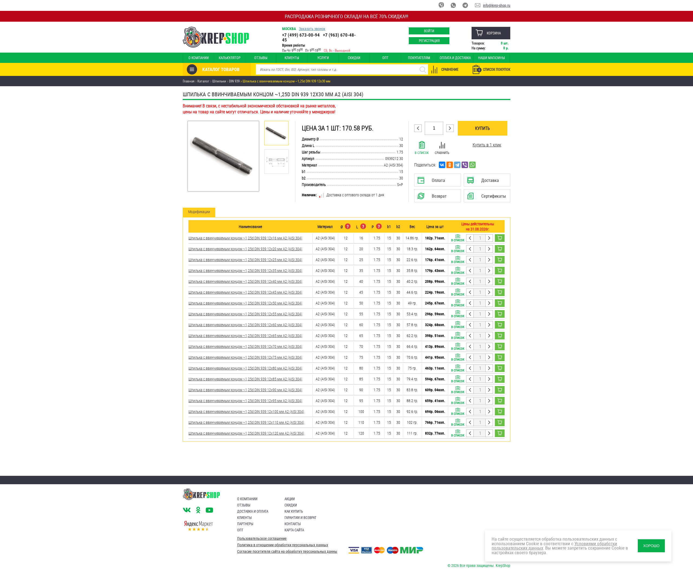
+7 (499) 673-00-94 (301, 35)
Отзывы (260, 57)
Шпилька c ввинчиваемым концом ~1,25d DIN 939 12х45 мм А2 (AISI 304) (245, 292)
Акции (290, 498)
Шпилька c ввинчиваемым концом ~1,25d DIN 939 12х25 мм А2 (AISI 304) (245, 259)
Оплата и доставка (455, 57)
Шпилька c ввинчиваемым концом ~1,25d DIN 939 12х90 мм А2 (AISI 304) (245, 389)
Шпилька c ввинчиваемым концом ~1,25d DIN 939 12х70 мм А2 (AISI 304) (245, 346)
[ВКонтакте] (442, 165)
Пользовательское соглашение (262, 538)
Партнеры (245, 523)
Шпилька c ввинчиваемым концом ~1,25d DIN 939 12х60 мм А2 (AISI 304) (245, 324)
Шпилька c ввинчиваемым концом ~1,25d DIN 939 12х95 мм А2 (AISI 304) (245, 400)
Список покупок (494, 69)
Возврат (433, 197)
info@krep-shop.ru (496, 5)
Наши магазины (491, 57)
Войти (429, 30)
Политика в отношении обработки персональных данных (282, 545)
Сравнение (449, 69)
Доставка (487, 182)
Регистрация (429, 40)
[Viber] (465, 165)
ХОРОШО (651, 546)
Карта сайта (294, 530)
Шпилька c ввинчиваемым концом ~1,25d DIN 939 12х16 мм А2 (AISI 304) (245, 237)
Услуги (323, 57)
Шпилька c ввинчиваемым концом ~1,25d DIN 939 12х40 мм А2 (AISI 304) (245, 281)
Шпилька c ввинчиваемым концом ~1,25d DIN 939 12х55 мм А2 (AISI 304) (245, 313)
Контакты (293, 523)
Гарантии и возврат (300, 517)
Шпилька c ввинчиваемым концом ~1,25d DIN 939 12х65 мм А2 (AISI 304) (245, 335)
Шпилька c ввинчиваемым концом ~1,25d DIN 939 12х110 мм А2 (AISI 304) (246, 422)
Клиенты (292, 57)
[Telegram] (457, 165)
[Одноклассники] (449, 165)
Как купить (294, 511)
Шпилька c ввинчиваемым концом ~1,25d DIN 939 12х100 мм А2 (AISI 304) (246, 411)
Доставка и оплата (252, 511)
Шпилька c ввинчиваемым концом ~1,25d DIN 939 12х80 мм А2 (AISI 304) (245, 368)
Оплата (436, 182)
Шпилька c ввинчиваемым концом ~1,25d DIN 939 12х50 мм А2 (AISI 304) (245, 303)
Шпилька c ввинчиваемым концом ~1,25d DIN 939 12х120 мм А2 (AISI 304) (246, 433)
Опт (385, 57)
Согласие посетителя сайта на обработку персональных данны (287, 551)
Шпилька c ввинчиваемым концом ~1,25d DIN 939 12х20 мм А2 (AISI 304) (245, 248)
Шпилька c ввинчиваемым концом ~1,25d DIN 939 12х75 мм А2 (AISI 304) (245, 357)
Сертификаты (488, 197)
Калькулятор (229, 57)
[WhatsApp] (472, 165)
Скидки (354, 57)
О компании (198, 57)
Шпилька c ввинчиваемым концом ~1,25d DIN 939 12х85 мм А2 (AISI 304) (245, 378)
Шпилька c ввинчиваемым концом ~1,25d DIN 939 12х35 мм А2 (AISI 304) (245, 270)
